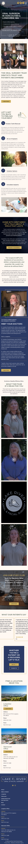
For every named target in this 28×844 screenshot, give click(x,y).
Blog (2, 802)
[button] (26, 3)
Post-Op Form (4, 800)
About (2, 789)
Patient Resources (5, 798)
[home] (3, 3)
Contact (3, 804)
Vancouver (3, 796)
